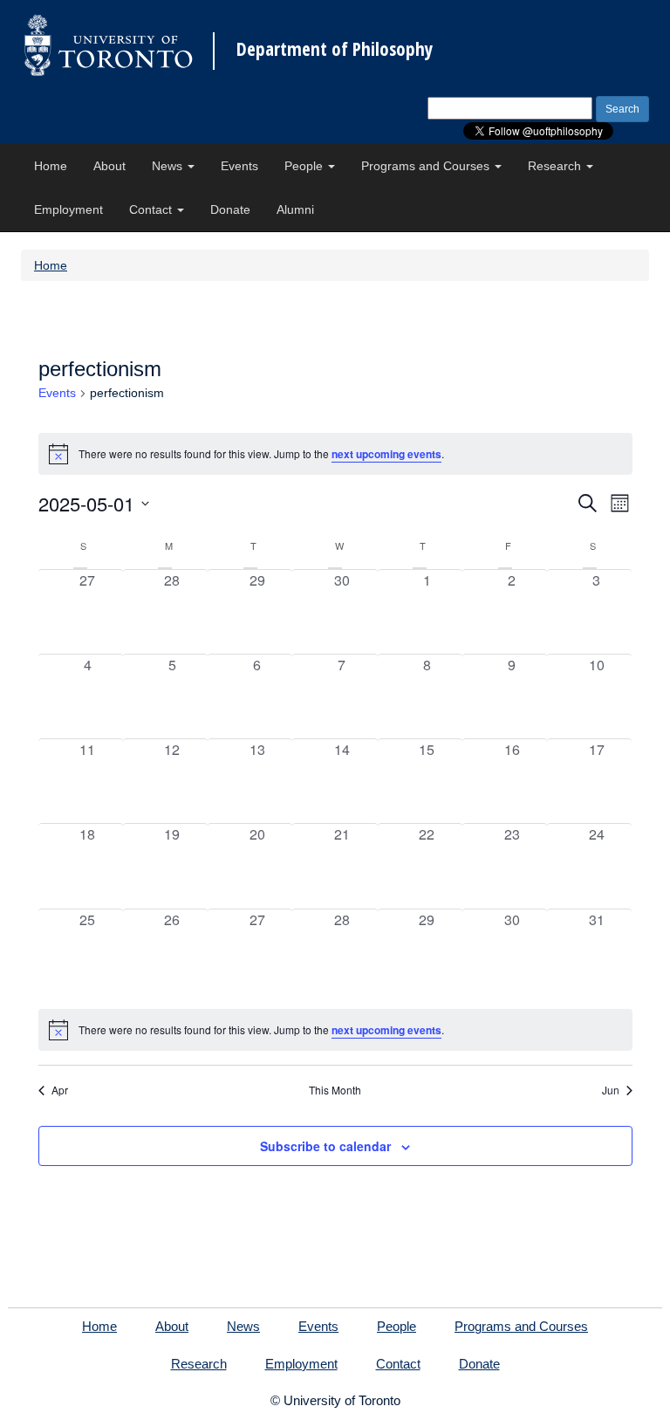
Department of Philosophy (334, 49)
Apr (59, 1090)
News (169, 166)
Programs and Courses (427, 166)
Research (556, 166)
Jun (610, 1090)
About (109, 166)
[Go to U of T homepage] (108, 45)
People (305, 166)
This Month (335, 1090)
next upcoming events (386, 454)
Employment (68, 209)
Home (50, 166)
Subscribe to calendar (325, 1146)
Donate (230, 209)
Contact (152, 209)
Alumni (295, 209)
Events (239, 166)
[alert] (335, 1030)
